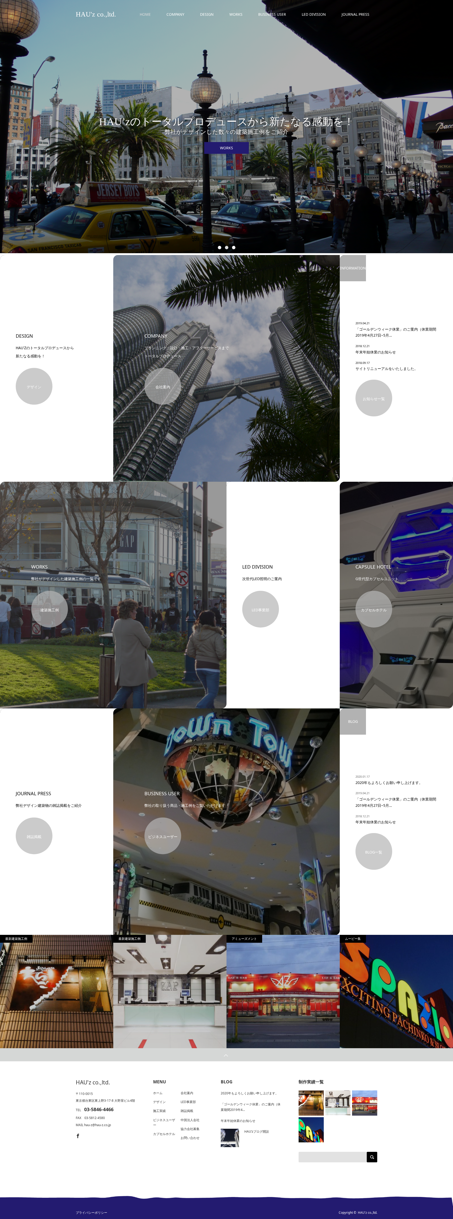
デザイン (34, 387)
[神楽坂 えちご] (56, 991)
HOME (145, 14)
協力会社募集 (190, 1129)
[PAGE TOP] (226, 1054)
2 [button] (226, 247)
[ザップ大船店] (169, 991)
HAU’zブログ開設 (256, 1131)
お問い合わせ (190, 1138)
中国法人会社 (190, 1120)
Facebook (77, 1135)
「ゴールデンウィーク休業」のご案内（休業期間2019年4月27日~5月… (395, 332)
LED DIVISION (314, 14)
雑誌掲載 (34, 836)
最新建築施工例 (16, 938)
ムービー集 (353, 938)
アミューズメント (244, 938)
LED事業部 (260, 609)
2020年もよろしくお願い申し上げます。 (389, 782)
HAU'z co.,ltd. (93, 1082)
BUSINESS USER (272, 14)
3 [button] (233, 247)
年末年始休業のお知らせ (375, 351)
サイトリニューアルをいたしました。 (386, 368)
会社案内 (162, 387)
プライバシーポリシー (91, 1212)
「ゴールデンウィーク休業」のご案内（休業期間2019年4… (251, 1107)
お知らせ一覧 (374, 398)
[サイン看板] (396, 991)
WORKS (235, 14)
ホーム (158, 1093)
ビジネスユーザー (162, 836)
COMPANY (175, 14)
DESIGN (207, 14)
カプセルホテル (374, 609)
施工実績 (159, 1111)
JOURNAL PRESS (355, 14)
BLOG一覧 (373, 852)
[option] (226, 126)
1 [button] (219, 247)
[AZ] (283, 991)
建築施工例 (49, 609)
